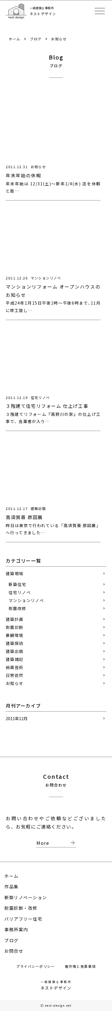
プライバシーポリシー (36, 966)
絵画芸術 (15, 667)
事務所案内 (16, 929)
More (56, 843)
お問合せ (13, 951)
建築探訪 (15, 643)
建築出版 (15, 651)
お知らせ (59, 38)
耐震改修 (17, 608)
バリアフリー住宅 (23, 919)
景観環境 (15, 635)
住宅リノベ (20, 592)
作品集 (11, 886)
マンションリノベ (26, 600)
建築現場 (15, 573)
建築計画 (15, 619)
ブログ (36, 38)
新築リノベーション (25, 897)
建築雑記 (15, 659)
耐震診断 (15, 627)
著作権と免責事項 (80, 966)
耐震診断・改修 (21, 908)
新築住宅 (17, 584)
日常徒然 (15, 675)
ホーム (14, 38)
